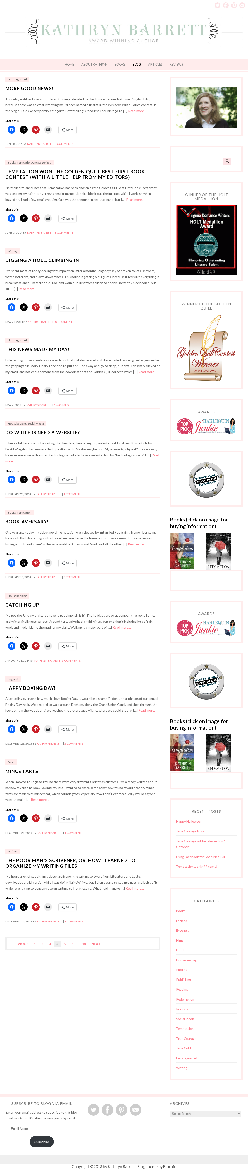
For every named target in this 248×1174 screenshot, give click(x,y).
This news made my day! (37, 349)
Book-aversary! (27, 521)
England (13, 679)
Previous (19, 944)
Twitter (217, 5)
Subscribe (41, 1142)
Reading (182, 989)
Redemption (185, 999)
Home (69, 64)
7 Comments (63, 404)
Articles (155, 64)
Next (96, 944)
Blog (137, 64)
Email (242, 5)
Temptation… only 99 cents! (196, 866)
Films (179, 940)
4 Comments (73, 832)
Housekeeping (17, 423)
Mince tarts (21, 771)
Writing (12, 251)
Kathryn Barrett (40, 143)
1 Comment (72, 494)
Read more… (137, 111)
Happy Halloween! (189, 821)
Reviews (176, 64)
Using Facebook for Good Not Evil (200, 857)
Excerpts (182, 930)
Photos (181, 970)
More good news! (29, 88)
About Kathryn (94, 64)
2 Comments (73, 743)
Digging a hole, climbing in (42, 260)
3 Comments (64, 143)
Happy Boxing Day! (30, 688)
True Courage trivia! (191, 831)
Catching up (22, 604)
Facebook (226, 5)
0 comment (63, 321)
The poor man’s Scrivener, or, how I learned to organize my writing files (70, 863)
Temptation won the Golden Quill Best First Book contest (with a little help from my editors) (75, 174)
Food (11, 762)
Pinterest (234, 5)
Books (120, 64)
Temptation (24, 162)
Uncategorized (17, 79)
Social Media (36, 423)
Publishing (183, 980)
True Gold (183, 1048)
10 (84, 944)
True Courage (186, 1038)
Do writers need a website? (42, 432)
